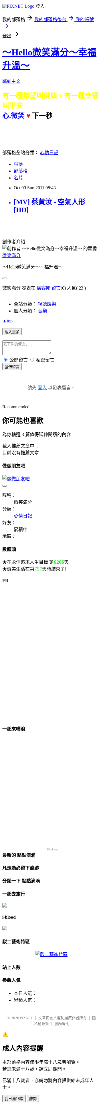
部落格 (20, 170)
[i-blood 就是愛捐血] (4, 928)
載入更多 (12, 332)
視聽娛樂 (47, 304)
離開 (33, 1099)
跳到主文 (11, 81)
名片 (18, 177)
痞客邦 (43, 288)
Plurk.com (53, 849)
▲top (7, 320)
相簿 (18, 164)
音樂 (42, 310)
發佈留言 (12, 367)
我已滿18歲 (14, 1099)
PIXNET (26, 1018)
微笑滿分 (11, 255)
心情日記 (49, 152)
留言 (56, 288)
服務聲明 (61, 1023)
